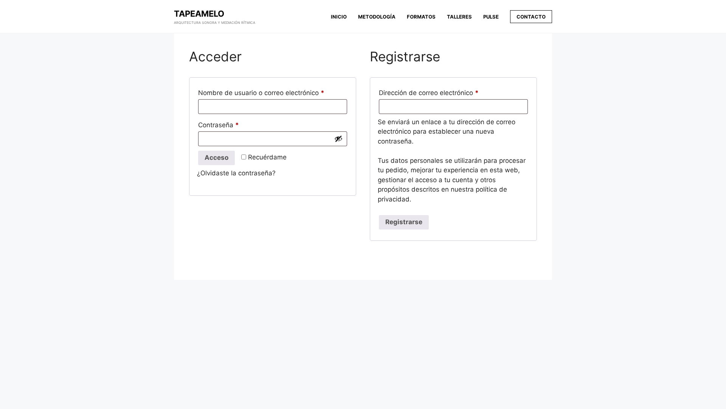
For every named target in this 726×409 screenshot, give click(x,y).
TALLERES (459, 17)
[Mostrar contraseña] (338, 138)
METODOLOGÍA (377, 17)
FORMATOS (421, 17)
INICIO (339, 17)
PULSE (491, 17)
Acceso (216, 157)
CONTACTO (531, 17)
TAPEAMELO (199, 14)
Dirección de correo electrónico (431, 94)
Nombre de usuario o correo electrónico (263, 94)
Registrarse (403, 222)
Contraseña (221, 126)
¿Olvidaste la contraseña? (236, 173)
